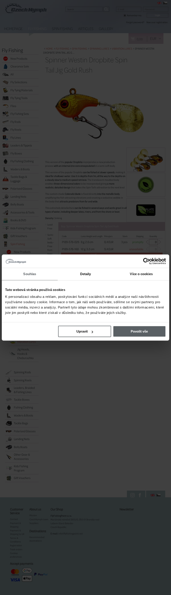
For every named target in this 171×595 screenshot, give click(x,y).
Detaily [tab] (85, 274)
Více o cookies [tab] (141, 274)
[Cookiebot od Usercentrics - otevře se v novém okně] (146, 261)
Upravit (82, 331)
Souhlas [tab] (29, 274)
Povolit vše (139, 331)
